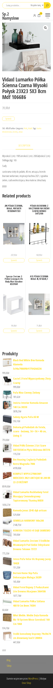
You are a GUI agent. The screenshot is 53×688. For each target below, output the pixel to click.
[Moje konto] (34, 15)
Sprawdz (8, 118)
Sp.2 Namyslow (10, 16)
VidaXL (30, 128)
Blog (8, 660)
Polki (25, 128)
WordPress (33, 678)
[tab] (27, 145)
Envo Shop (26, 683)
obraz (21, 131)
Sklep (9, 665)
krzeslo (15, 131)
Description (24, 145)
